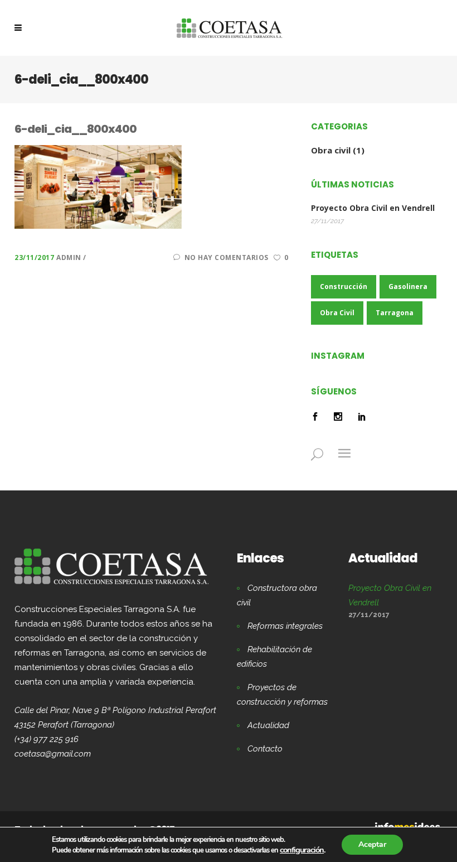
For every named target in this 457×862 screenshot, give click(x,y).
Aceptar (372, 844)
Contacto (265, 749)
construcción (343, 286)
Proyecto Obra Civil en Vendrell (373, 208)
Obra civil (331, 150)
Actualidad (268, 725)
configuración (302, 850)
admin (69, 257)
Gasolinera (407, 286)
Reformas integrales (285, 626)
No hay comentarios (226, 257)
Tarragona (395, 312)
